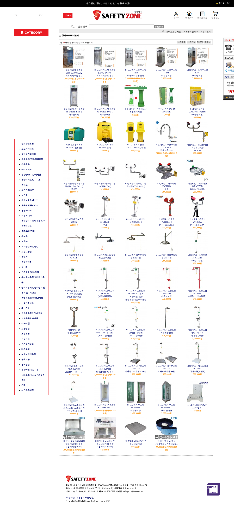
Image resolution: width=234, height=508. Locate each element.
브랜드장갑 (26, 251)
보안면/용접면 (27, 190)
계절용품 (25, 334)
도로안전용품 (27, 149)
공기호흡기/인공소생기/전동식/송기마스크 (33, 290)
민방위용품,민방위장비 (31, 313)
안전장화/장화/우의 (30, 272)
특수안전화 (26, 262)
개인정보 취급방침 (84, 497)
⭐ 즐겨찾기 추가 (223, 3)
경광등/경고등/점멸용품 (32, 159)
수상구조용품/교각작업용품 (33, 280)
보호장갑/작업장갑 (29, 246)
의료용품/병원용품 (29, 318)
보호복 (24, 241)
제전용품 (25, 349)
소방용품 (25, 328)
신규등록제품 (27, 390)
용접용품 (25, 339)
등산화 (24, 267)
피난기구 (25, 308)
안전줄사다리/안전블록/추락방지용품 (33, 223)
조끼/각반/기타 (28, 231)
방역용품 (25, 364)
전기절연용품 (27, 344)
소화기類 (25, 323)
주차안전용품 (27, 144)
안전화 (24, 257)
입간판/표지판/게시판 (31, 174)
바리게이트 (26, 169)
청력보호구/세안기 (29, 200)
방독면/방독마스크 (29, 205)
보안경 (24, 195)
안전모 (24, 185)
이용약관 (70, 497)
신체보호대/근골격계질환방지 (33, 377)
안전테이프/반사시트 (30, 180)
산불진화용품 (27, 303)
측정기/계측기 (27, 215)
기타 (23, 385)
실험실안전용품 (28, 354)
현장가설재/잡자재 (29, 370)
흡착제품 (25, 359)
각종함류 (25, 164)
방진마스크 (26, 210)
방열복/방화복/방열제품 (32, 298)
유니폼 (24, 236)
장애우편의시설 (28, 154)
